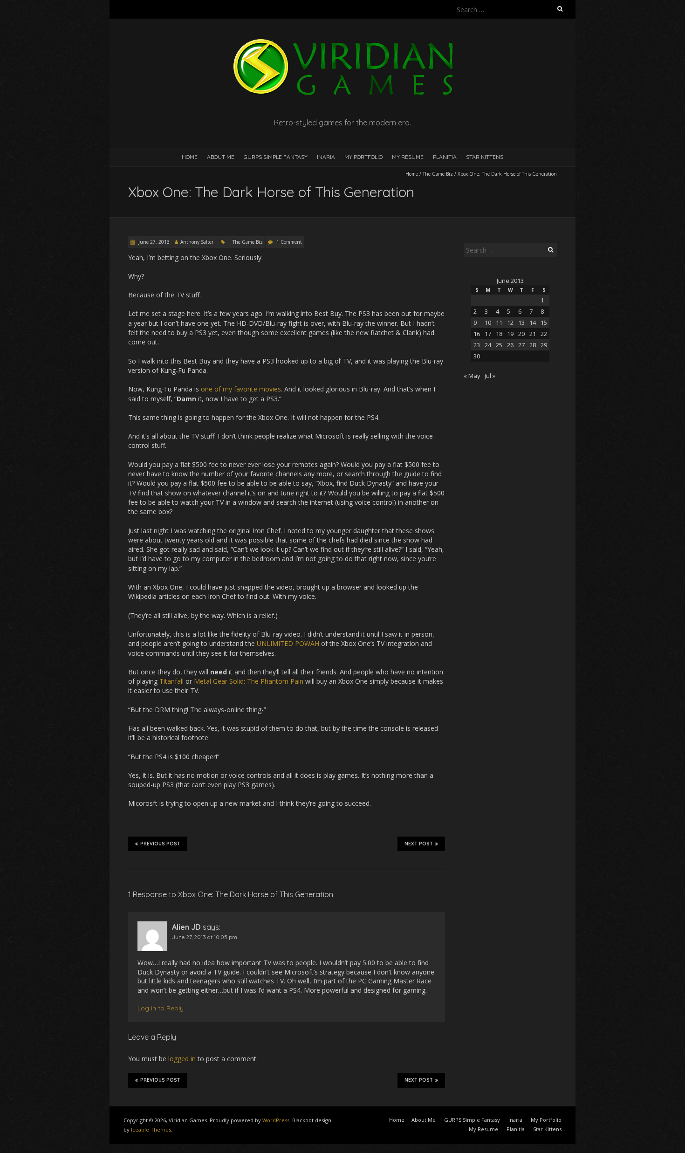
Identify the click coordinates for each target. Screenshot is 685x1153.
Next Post (418, 844)
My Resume (408, 156)
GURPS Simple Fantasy (276, 156)
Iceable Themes (151, 1129)
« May (472, 375)
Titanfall (171, 681)
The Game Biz (438, 174)
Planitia (445, 156)
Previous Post (160, 844)
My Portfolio (363, 156)
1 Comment (289, 242)
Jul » (490, 375)
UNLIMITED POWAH (288, 643)
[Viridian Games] (342, 41)
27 (521, 345)
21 (532, 333)
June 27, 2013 (153, 242)
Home (190, 156)
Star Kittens (484, 156)
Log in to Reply (160, 1008)
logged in (182, 1058)
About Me (220, 156)
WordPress (275, 1120)
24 (488, 345)
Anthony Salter (196, 242)
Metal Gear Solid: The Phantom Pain (248, 681)
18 (499, 333)
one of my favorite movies (241, 388)
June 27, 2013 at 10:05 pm (204, 936)
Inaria (326, 156)
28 (532, 345)
